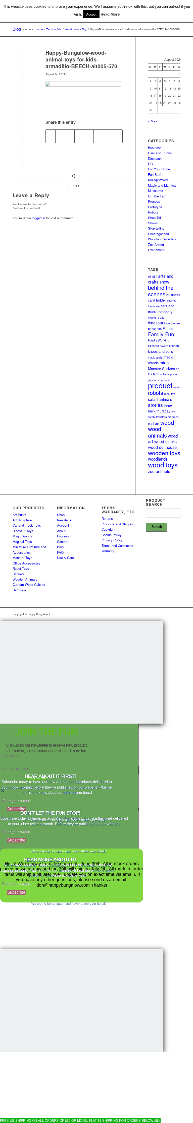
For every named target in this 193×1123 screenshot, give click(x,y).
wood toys (163, 464)
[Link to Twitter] (169, 614)
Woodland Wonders (162, 239)
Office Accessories (26, 563)
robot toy (169, 394)
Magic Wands (22, 536)
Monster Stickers (161, 368)
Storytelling (156, 228)
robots (155, 392)
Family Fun (161, 334)
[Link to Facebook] (161, 614)
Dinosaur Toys (23, 530)
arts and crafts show (160, 279)
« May (152, 121)
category (165, 311)
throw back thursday (160, 408)
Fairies (168, 328)
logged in (38, 218)
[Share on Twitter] (60, 136)
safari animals (160, 399)
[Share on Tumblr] (88, 136)
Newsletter (64, 520)
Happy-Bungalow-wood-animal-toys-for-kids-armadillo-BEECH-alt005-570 (81, 59)
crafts (161, 317)
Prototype (155, 206)
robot (176, 387)
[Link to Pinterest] (176, 614)
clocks (152, 317)
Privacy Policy (112, 540)
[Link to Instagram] (154, 614)
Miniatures (155, 190)
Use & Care (65, 557)
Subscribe (16, 809)
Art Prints (19, 514)
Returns (107, 518)
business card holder (164, 297)
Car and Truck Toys (27, 525)
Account (63, 525)
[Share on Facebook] (50, 136)
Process (154, 201)
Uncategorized (158, 233)
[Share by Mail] (117, 136)
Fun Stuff (154, 174)
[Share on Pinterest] (69, 136)
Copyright (108, 529)
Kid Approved (158, 179)
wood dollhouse (162, 447)
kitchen (174, 345)
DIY (151, 163)
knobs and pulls (160, 351)
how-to (164, 346)
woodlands (158, 459)
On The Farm (157, 196)
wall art (153, 423)
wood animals (157, 432)
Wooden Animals (25, 579)
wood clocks (165, 441)
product (160, 385)
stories (155, 404)
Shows (153, 223)
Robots (153, 212)
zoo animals (159, 471)
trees (175, 417)
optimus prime (168, 374)
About (61, 530)
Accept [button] (91, 14)
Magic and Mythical (162, 185)
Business (155, 147)
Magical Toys (22, 541)
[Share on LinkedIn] (79, 136)
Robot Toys (21, 568)
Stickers (19, 574)
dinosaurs (156, 322)
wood (167, 422)
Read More (110, 14)
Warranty (108, 550)
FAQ (60, 552)
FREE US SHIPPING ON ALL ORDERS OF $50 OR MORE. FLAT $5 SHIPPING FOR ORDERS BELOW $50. (80, 1120)
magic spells (155, 357)
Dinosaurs (155, 158)
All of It (152, 276)
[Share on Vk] (98, 136)
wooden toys (164, 453)
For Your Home (159, 169)
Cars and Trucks (160, 153)
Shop (61, 514)
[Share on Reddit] (108, 136)
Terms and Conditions (117, 545)
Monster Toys (22, 557)
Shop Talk (155, 217)
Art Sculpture (22, 520)
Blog (60, 546)
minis (164, 363)
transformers (163, 417)
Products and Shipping (118, 524)
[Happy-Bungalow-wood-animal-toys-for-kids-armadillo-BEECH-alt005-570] (23, 61)
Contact (62, 541)
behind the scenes (160, 291)
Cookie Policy (112, 534)
